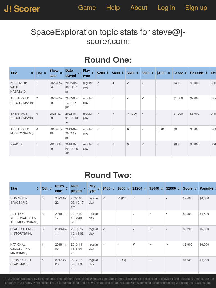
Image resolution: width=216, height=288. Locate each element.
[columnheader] (22, 73)
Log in (166, 7)
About (138, 7)
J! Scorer (22, 8)
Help (113, 7)
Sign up (196, 7)
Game (87, 7)
